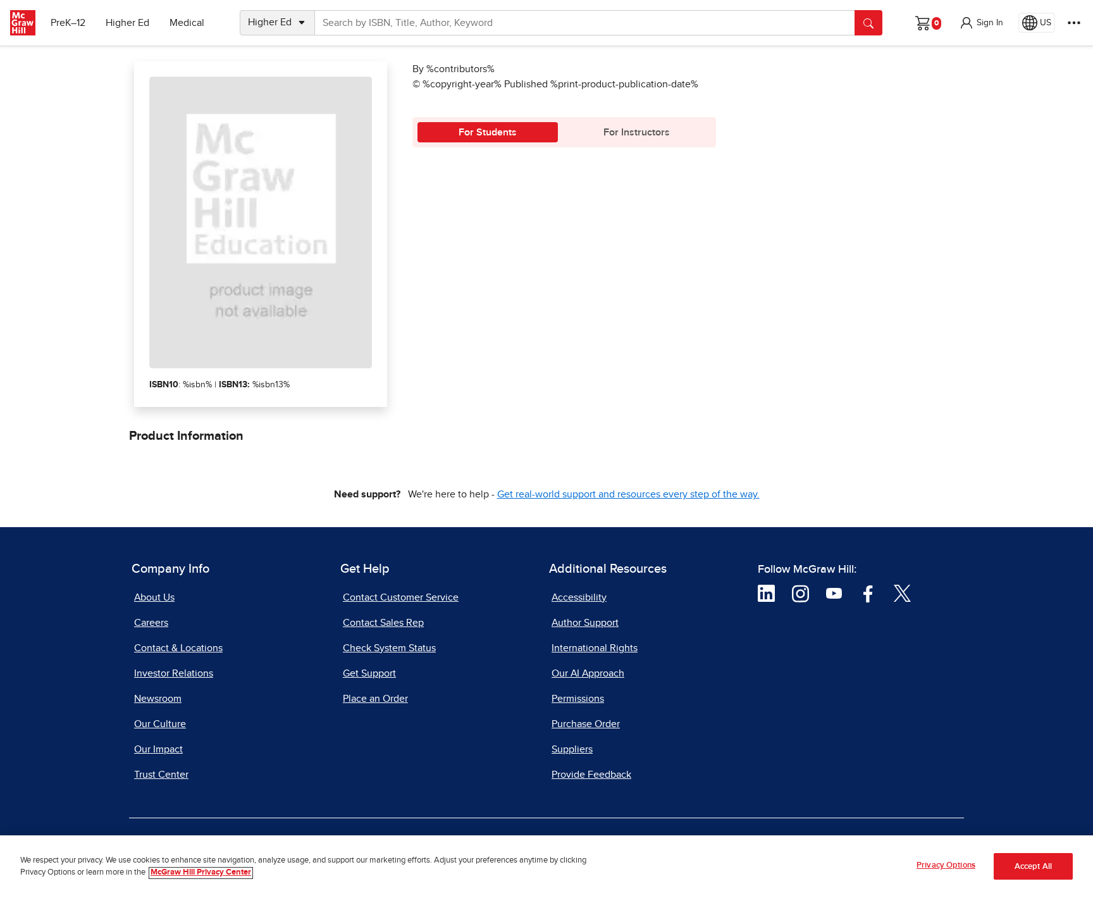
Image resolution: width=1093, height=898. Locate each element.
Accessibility (579, 597)
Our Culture (160, 724)
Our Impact (158, 749)
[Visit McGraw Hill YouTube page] (834, 592)
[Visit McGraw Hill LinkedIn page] (766, 592)
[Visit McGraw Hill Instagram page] (800, 592)
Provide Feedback (591, 775)
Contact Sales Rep (383, 623)
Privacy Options (946, 865)
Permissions (578, 699)
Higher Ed (127, 23)
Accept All (1033, 867)
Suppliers (572, 749)
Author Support (585, 623)
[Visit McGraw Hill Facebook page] (868, 592)
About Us (154, 597)
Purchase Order (586, 724)
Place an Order (375, 699)
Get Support (369, 673)
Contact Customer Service (401, 597)
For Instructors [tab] (636, 132)
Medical (187, 23)
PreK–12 (68, 23)
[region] (546, 866)
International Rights (595, 648)
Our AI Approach (588, 673)
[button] (981, 23)
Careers (151, 623)
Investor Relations (173, 673)
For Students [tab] (488, 132)
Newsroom (158, 699)
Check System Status (389, 648)
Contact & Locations (178, 648)
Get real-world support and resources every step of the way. (628, 494)
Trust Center (161, 775)
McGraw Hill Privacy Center (201, 873)
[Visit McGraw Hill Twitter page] (902, 592)
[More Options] (1074, 23)
